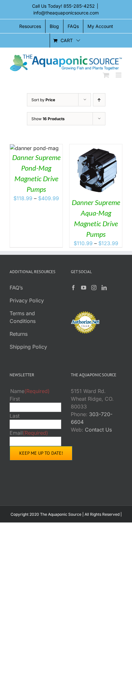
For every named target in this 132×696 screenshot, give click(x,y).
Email (29, 433)
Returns (19, 334)
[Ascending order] (99, 99)
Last (15, 416)
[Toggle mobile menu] (119, 75)
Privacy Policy (27, 300)
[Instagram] (93, 287)
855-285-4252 (79, 6)
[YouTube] (83, 287)
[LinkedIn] (104, 287)
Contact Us (98, 429)
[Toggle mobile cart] (106, 75)
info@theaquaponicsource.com (66, 12)
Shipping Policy (28, 347)
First (15, 399)
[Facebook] (73, 287)
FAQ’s (16, 287)
